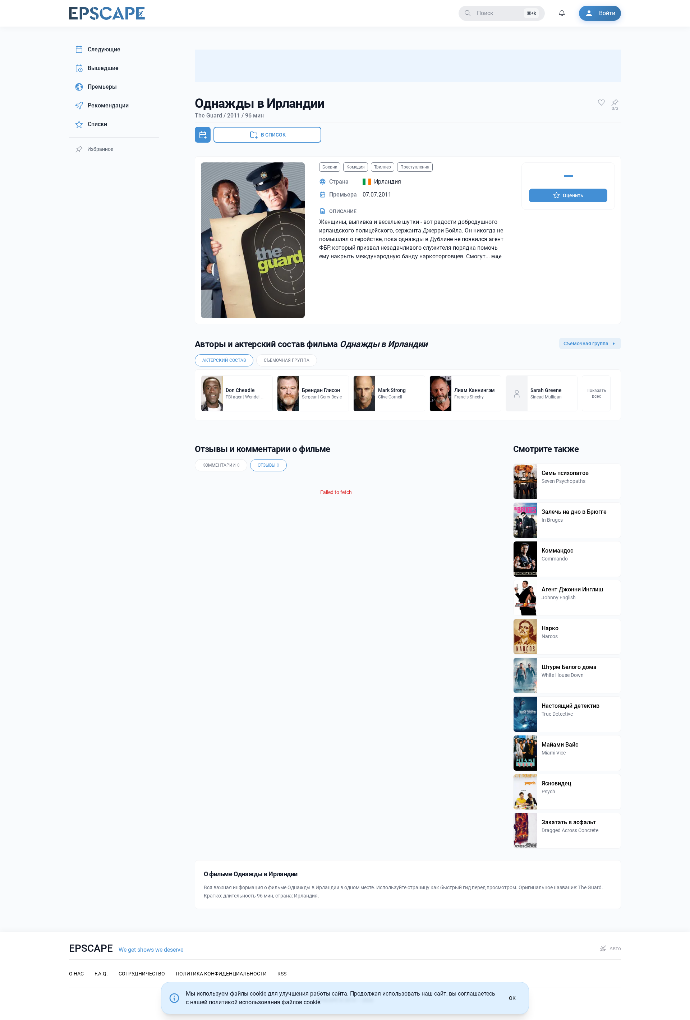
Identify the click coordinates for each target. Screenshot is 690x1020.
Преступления (414, 167)
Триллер (382, 167)
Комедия (355, 167)
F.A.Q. (101, 974)
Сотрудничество (142, 974)
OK (512, 998)
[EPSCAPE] (107, 13)
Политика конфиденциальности (221, 974)
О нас (76, 974)
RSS (281, 974)
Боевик (329, 167)
